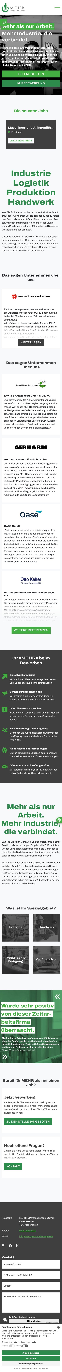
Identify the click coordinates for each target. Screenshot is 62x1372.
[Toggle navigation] (56, 7)
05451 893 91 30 (27, 1230)
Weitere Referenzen (31, 630)
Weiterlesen (31, 342)
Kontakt (13, 1166)
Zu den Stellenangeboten (28, 1121)
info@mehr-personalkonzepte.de (36, 1236)
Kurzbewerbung (31, 83)
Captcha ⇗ (52, 1322)
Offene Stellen (31, 74)
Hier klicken (34, 1321)
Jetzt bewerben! (21, 140)
